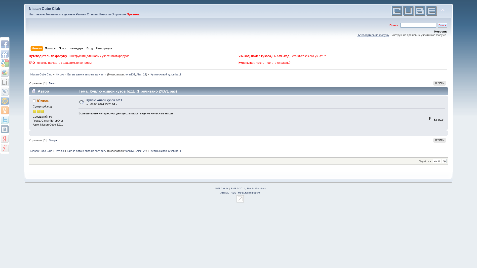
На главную (37, 14)
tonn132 (130, 74)
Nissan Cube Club (44, 8)
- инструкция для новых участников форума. (79, 56)
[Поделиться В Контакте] (5, 129)
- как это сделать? (264, 63)
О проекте (119, 14)
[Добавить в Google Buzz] (5, 73)
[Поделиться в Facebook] (5, 44)
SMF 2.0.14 (222, 188)
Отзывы (92, 14)
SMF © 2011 (238, 188)
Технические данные (60, 14)
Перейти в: (425, 161)
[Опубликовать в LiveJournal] (5, 92)
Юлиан (43, 101)
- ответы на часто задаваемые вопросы (60, 63)
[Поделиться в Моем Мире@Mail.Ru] (5, 101)
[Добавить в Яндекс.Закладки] (5, 139)
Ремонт (81, 14)
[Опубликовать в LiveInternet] (5, 82)
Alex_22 (141, 74)
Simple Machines (256, 188)
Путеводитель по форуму (373, 35)
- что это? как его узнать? (282, 56)
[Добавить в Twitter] (5, 120)
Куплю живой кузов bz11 (104, 100)
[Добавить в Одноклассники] (5, 110)
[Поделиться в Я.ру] (5, 148)
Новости (105, 14)
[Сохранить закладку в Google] (5, 63)
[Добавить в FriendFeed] (5, 54)
